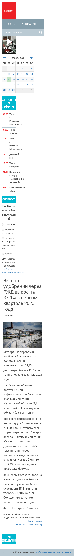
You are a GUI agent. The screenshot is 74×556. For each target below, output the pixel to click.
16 (13, 79)
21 (4, 85)
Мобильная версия (45, 552)
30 (13, 90)
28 (4, 90)
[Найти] (40, 33)
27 (31, 85)
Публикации (28, 24)
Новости (9, 24)
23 (13, 85)
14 (4, 79)
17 (18, 79)
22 (9, 85)
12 (27, 74)
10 (18, 74)
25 (22, 85)
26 (27, 85)
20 (31, 79)
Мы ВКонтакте (64, 552)
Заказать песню (12, 32)
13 (31, 74)
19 (27, 79)
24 (18, 85)
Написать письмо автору (29, 524)
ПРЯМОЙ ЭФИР (9, 50)
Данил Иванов (35, 521)
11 (22, 74)
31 (4, 69)
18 (22, 79)
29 (9, 90)
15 (9, 79)
